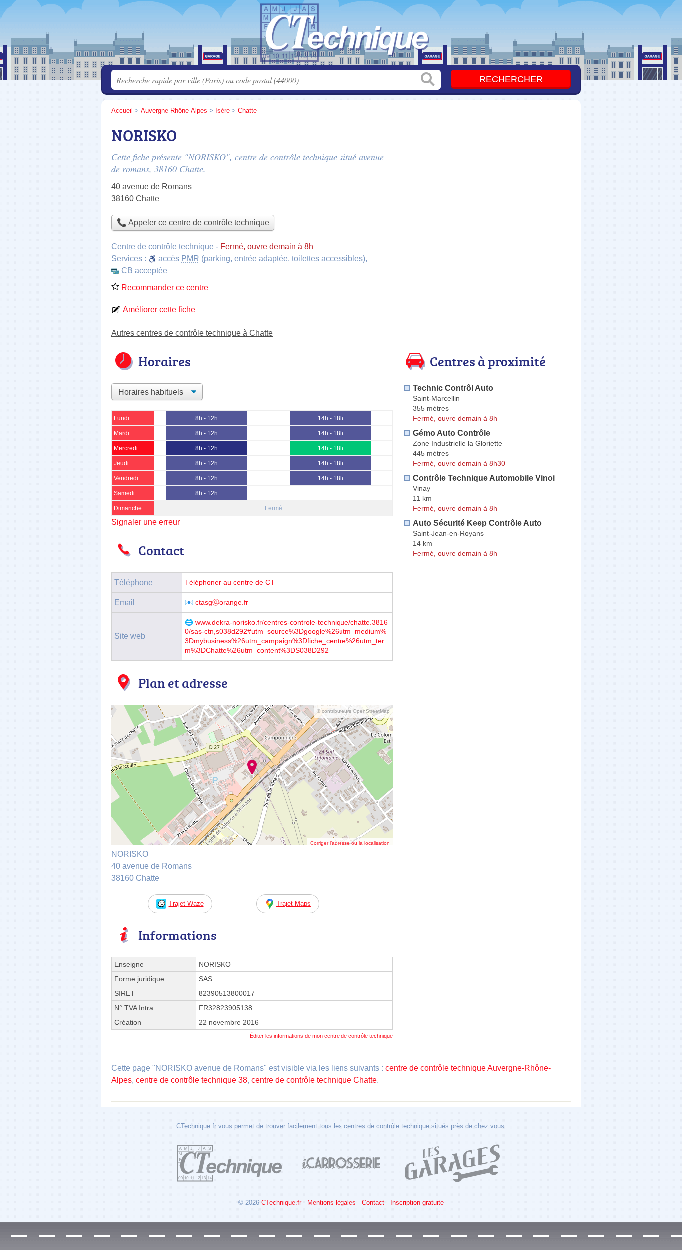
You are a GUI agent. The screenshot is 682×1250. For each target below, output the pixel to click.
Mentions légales (331, 1202)
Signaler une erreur (145, 522)
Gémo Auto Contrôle (451, 433)
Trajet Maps (293, 903)
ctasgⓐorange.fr (221, 602)
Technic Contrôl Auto (453, 388)
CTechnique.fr (281, 1202)
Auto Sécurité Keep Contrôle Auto (477, 523)
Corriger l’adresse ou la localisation (350, 843)
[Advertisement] (487, 193)
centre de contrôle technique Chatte (314, 1080)
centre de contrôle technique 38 (191, 1080)
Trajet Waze (186, 903)
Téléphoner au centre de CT (230, 582)
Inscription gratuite (417, 1202)
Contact (373, 1202)
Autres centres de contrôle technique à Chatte (192, 333)
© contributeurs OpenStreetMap (353, 711)
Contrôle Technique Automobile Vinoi (484, 478)
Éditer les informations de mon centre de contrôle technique (321, 1036)
